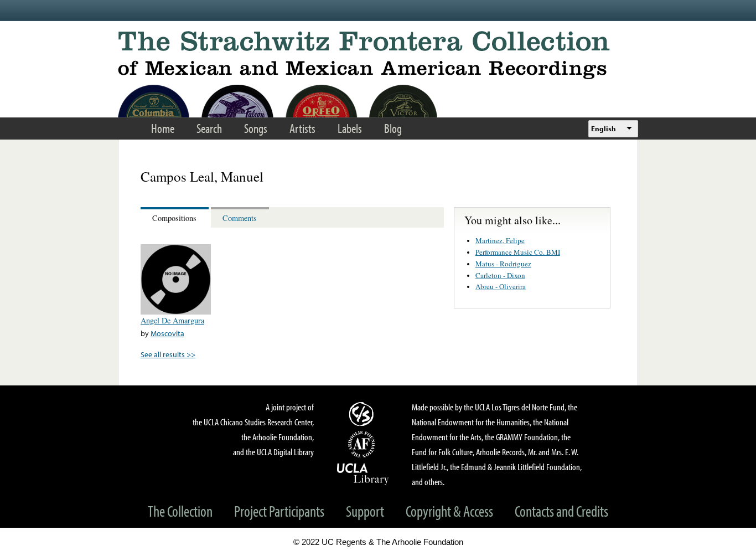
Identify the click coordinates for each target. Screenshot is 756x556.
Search (209, 128)
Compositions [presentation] (174, 218)
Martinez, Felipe (500, 240)
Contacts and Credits (561, 511)
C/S (363, 413)
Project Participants (279, 511)
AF (363, 444)
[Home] (378, 55)
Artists (302, 128)
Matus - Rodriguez (503, 264)
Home (162, 128)
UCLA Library (363, 473)
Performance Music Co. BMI (517, 252)
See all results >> (168, 354)
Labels (350, 128)
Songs (255, 128)
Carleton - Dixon (500, 275)
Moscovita (167, 333)
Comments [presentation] (239, 218)
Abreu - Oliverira (500, 286)
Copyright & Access (449, 511)
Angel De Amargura (172, 320)
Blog (393, 128)
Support (365, 511)
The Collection (180, 511)
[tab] (176, 217)
